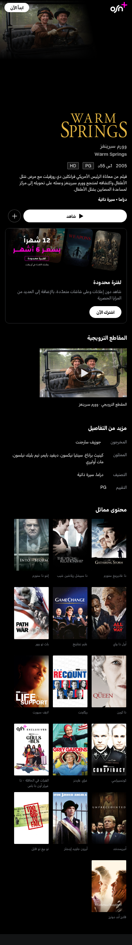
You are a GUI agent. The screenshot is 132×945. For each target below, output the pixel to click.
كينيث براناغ (94, 455)
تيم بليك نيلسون (26, 455)
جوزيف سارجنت (88, 442)
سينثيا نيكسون (72, 455)
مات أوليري (94, 461)
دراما (123, 199)
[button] (16, 7)
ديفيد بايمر (50, 455)
